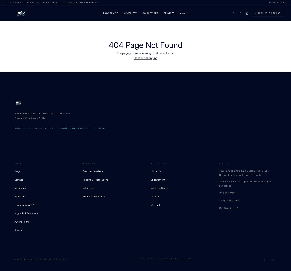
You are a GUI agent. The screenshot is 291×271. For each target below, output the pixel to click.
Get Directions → (228, 208)
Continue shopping (145, 58)
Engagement (111, 13)
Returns (188, 259)
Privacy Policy (145, 259)
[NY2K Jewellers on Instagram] (273, 259)
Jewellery (130, 13)
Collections (150, 13)
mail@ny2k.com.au (229, 200)
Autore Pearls (21, 221)
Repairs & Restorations (95, 179)
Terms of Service (168, 259)
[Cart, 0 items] (246, 13)
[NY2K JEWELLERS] (21, 13)
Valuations (88, 188)
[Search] (233, 13)
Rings (17, 171)
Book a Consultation (94, 196)
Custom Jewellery (93, 171)
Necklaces (20, 188)
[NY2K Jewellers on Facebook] (264, 259)
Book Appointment (269, 13)
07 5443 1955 (276, 3)
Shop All (19, 230)
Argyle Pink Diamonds (26, 213)
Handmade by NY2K (25, 204)
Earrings (18, 179)
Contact (155, 204)
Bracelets (19, 196)
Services (169, 13)
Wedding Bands (159, 188)
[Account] (240, 13)
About (184, 13)
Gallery (155, 196)
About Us (156, 171)
